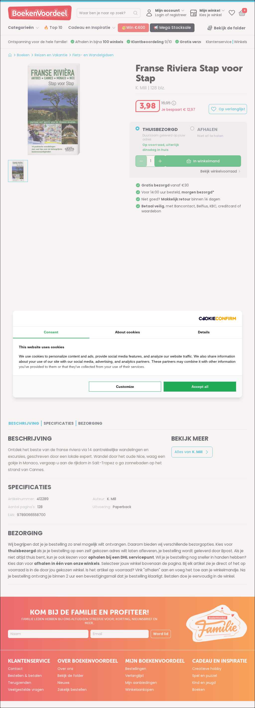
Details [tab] (204, 332)
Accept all (199, 387)
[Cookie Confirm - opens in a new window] (217, 318)
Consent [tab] (51, 332)
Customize (125, 387)
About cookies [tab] (127, 332)
